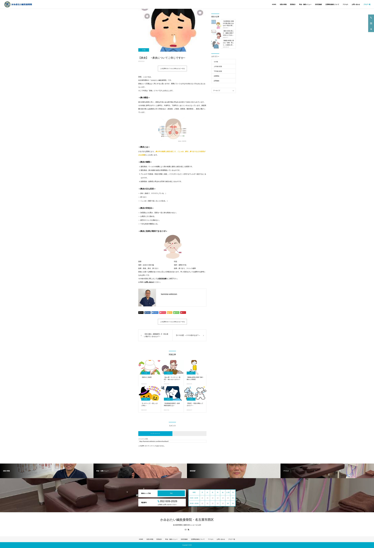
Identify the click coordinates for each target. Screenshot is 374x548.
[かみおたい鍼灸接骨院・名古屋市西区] (18, 4)
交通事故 (216, 76)
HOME (274, 4)
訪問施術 (216, 81)
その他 (143, 50)
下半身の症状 (218, 71)
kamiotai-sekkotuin (169, 294)
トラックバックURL (143, 438)
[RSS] (188, 529)
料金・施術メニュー (305, 4)
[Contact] (186, 529)
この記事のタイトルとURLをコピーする (172, 68)
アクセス (345, 4)
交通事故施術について (332, 4)
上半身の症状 (218, 66)
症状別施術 (318, 4)
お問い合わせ (356, 4)
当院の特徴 (283, 4)
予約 (171, 493)
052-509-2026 (168, 501)
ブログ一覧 (367, 4)
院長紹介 (293, 4)
